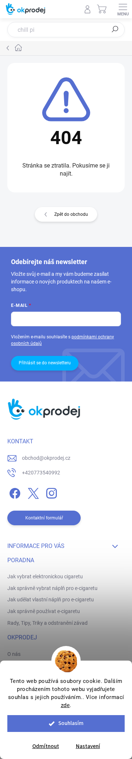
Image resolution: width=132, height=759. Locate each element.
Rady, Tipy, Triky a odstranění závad (47, 623)
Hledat (115, 29)
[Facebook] (13, 492)
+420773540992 (41, 473)
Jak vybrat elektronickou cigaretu (45, 576)
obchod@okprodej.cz (46, 458)
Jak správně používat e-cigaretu (43, 611)
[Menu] (123, 9)
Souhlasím (71, 723)
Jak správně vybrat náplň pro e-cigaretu (52, 588)
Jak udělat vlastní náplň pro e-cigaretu (50, 599)
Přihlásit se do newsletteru (45, 362)
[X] (32, 492)
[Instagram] (50, 492)
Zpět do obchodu (71, 214)
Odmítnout (45, 746)
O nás (14, 654)
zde (65, 705)
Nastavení (88, 746)
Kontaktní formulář (44, 518)
